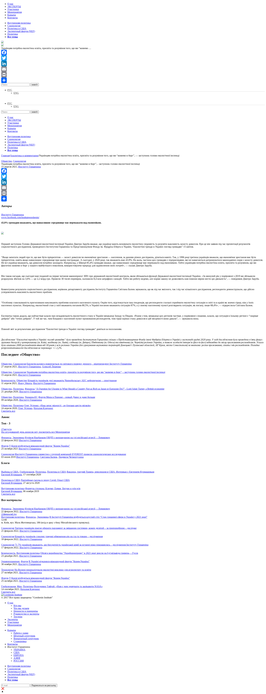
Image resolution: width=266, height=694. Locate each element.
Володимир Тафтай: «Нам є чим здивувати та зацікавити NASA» (68, 586)
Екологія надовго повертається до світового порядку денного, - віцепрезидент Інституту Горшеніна (79, 364)
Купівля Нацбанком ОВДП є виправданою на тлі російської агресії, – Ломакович (67, 437)
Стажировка (20, 641)
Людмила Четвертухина (71, 457)
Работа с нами (21, 633)
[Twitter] (133, 58)
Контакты (12, 17)
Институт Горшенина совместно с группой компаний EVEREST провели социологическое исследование (70, 454)
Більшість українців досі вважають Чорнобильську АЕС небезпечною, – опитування (72, 380)
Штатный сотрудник (24, 635)
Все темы (12, 36)
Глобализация (27, 471)
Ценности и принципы (26, 611)
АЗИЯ (17, 658)
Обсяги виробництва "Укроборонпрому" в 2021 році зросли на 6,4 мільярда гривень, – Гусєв (89, 553)
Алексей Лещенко (51, 366)
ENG (16, 93)
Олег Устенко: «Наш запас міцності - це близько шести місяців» (57, 405)
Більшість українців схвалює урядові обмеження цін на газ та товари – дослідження (59, 536)
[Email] (133, 69)
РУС (9, 90)
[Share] (133, 80)
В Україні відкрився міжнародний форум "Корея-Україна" (59, 561)
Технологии (7, 569)
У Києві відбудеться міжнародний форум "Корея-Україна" (39, 446)
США (17, 652)
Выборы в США (9, 471)
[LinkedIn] (133, 63)
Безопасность (8, 380)
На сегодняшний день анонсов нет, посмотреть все (35, 432)
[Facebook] (133, 52)
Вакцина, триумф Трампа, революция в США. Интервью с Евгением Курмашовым (110, 471)
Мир (19, 586)
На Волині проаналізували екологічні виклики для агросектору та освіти (52, 569)
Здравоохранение (10, 561)
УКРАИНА (19, 649)
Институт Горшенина (29, 166)
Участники (13, 9)
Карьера (11, 15)
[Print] (133, 74)
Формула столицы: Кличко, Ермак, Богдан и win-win (52, 488)
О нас (10, 3)
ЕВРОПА (19, 655)
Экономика (18, 437)
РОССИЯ (19, 660)
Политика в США (16, 28)
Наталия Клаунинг (43, 408)
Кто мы (17, 605)
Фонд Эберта (25, 383)
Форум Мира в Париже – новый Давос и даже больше (66, 397)
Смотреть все (8, 411)
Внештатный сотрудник (26, 638)
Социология (13, 25)
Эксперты (12, 619)
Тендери (18, 616)
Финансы (30, 388)
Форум (4, 446)
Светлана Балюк (48, 457)
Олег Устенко (25, 408)
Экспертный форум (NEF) (21, 31)
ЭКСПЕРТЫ (14, 6)
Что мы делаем (21, 608)
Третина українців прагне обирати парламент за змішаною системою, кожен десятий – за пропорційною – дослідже (76, 528)
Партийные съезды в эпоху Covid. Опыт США (45, 480)
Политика (12, 34)
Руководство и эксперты (26, 614)
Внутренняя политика (19, 23)
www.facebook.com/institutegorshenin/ (20, 217)
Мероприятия (14, 12)
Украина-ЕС (31, 397)
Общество (6, 161)
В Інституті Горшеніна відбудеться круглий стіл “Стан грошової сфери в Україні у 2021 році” (98, 517)
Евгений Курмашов (11, 474)
